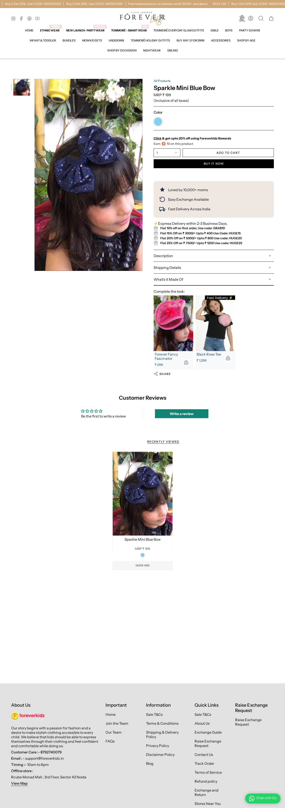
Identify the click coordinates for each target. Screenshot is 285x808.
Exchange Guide (208, 732)
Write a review (181, 413)
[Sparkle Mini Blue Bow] (143, 494)
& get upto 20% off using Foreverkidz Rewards (192, 138)
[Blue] (142, 555)
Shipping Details (167, 267)
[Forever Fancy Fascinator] (173, 323)
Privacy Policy (157, 745)
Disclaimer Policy (160, 754)
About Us (202, 723)
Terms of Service (208, 772)
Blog (149, 763)
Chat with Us (266, 798)
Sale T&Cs (154, 714)
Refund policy (206, 781)
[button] (214, 30)
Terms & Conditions (162, 723)
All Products (162, 81)
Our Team (114, 732)
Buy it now (214, 163)
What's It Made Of (168, 279)
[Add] (186, 362)
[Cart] (271, 18)
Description (163, 256)
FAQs (110, 741)
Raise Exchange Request (208, 743)
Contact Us (204, 754)
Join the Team (117, 723)
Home (111, 714)
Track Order (204, 763)
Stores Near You (208, 803)
